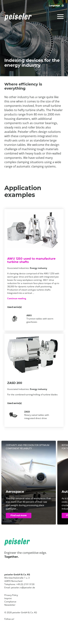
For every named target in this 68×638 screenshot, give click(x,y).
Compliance (10, 601)
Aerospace (15, 492)
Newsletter (9, 604)
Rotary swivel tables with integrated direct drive (36, 415)
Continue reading (16, 298)
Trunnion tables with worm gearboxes (39, 318)
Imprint (8, 598)
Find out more (19, 515)
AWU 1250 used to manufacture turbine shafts (31, 260)
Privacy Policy (11, 595)
